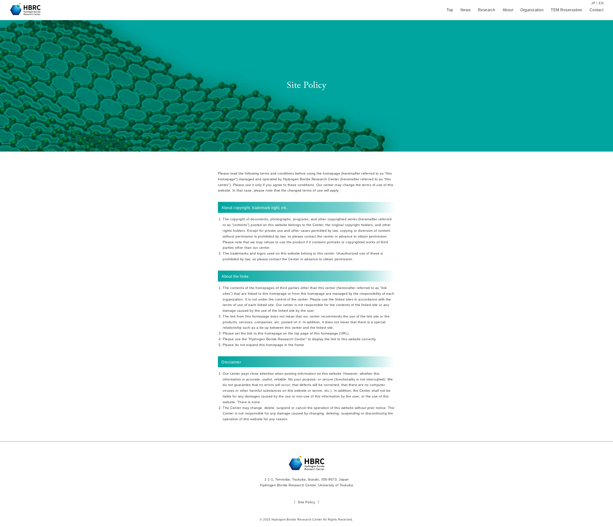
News (465, 10)
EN (601, 3)
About (508, 10)
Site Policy (306, 502)
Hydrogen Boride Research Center (25, 10)
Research (486, 10)
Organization (532, 10)
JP (593, 3)
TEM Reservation (566, 10)
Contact (597, 10)
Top (450, 10)
